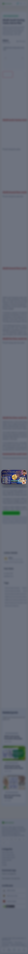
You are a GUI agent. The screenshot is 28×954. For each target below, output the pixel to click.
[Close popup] (24, 472)
